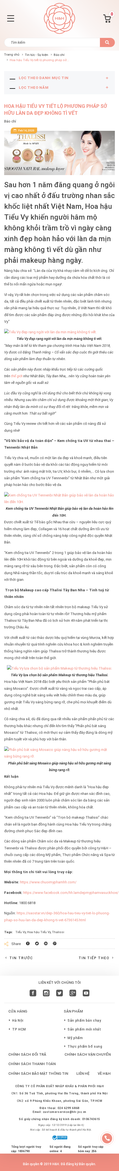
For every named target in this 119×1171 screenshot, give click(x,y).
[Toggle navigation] (10, 18)
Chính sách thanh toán (32, 1064)
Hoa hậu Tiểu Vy (39, 932)
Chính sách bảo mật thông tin (38, 1073)
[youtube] (86, 994)
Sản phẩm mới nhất (84, 1029)
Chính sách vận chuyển (87, 1054)
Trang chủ (11, 54)
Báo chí (59, 55)
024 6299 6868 (68, 1108)
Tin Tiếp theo (94, 958)
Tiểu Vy (20, 932)
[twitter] (59, 994)
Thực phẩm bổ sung (85, 1046)
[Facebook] (33, 994)
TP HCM (19, 1029)
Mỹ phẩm (75, 1038)
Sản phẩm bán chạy (84, 1020)
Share (16, 944)
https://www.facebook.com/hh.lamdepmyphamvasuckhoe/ (70, 893)
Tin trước (21, 958)
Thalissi (58, 932)
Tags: (8, 932)
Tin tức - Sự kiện (36, 55)
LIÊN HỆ (83, 1073)
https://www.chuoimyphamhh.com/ (48, 882)
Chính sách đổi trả (27, 1054)
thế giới (17, 376)
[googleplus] (72, 994)
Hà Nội (18, 1020)
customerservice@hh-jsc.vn (64, 1112)
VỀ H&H (104, 1073)
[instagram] (46, 994)
